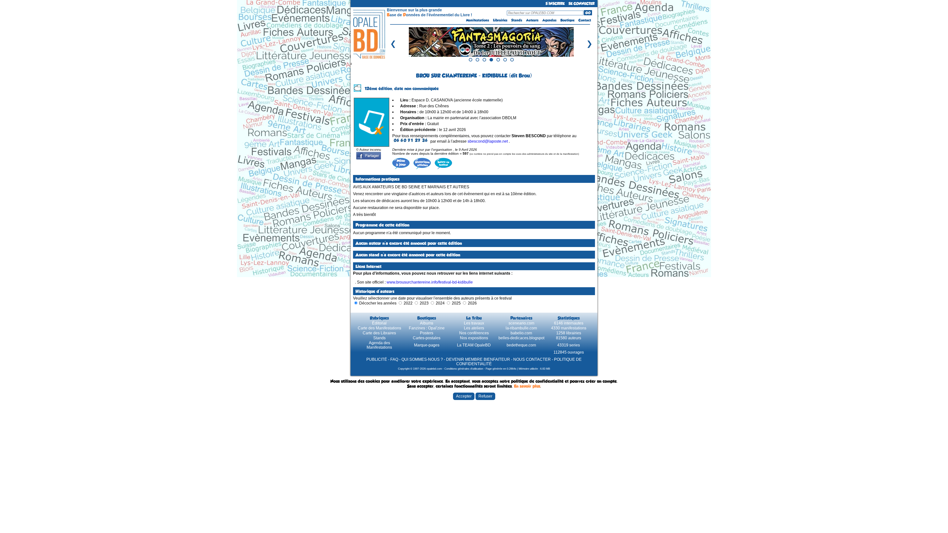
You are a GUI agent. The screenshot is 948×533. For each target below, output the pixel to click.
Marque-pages (426, 345)
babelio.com (521, 333)
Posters (426, 333)
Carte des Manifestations (379, 328)
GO (588, 13)
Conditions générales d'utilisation (463, 368)
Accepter (464, 396)
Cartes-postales (426, 338)
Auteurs (532, 20)
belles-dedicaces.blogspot (521, 338)
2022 (408, 303)
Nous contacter (532, 359)
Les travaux (474, 323)
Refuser (485, 396)
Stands (516, 20)
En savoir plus (527, 386)
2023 (424, 303)
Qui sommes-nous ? (422, 359)
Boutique (567, 20)
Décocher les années (377, 303)
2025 (456, 303)
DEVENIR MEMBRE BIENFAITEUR (478, 359)
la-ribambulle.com (521, 328)
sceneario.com (521, 323)
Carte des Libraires (379, 333)
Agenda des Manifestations (379, 345)
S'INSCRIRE (555, 3)
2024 (440, 303)
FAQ (394, 359)
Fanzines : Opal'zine (427, 328)
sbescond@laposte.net (488, 141)
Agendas (549, 20)
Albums (426, 323)
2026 (472, 303)
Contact (584, 20)
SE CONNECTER (581, 3)
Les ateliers (474, 328)
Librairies (500, 20)
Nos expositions (474, 338)
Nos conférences (474, 333)
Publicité (376, 359)
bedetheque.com (521, 345)
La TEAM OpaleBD (474, 345)
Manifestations (477, 20)
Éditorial (379, 323)
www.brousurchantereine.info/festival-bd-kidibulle (430, 282)
